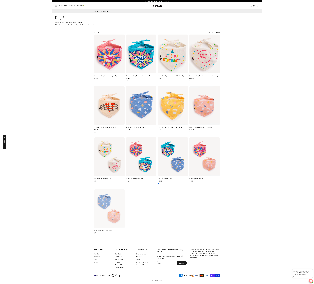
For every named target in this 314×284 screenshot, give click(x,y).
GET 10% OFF (4, 143)
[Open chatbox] (311, 281)
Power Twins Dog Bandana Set (135, 179)
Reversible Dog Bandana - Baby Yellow (170, 127)
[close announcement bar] (260, 1)
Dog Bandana (104, 11)
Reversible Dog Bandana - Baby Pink (200, 127)
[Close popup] (310, 271)
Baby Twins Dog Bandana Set (103, 230)
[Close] (4, 137)
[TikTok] (120, 275)
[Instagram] (113, 275)
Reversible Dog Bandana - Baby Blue (137, 127)
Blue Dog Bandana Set (165, 179)
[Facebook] (109, 275)
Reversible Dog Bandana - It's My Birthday (171, 76)
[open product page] (109, 54)
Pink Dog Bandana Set (196, 179)
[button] (56, 6)
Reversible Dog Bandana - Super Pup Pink (107, 76)
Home (96, 11)
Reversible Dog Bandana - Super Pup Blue (139, 76)
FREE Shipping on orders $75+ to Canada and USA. (156, 1)
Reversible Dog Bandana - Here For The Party (203, 76)
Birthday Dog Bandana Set (102, 179)
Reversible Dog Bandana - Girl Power (105, 127)
